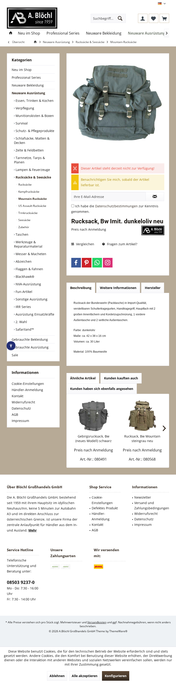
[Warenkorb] (164, 18)
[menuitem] (164, 18)
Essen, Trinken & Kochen (34, 100)
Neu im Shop (22, 69)
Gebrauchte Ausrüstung (30, 347)
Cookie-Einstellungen (28, 383)
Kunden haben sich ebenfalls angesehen (101, 388)
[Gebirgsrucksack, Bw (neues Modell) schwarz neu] (93, 416)
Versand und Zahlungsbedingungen (151, 505)
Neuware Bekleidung (28, 85)
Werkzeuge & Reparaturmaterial (28, 244)
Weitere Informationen (118, 288)
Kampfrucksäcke (28, 192)
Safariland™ (24, 329)
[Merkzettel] (153, 18)
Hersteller (152, 288)
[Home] (11, 33)
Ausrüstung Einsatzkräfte (34, 314)
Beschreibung (80, 288)
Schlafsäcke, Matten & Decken (32, 140)
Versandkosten (96, 622)
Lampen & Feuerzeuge (32, 169)
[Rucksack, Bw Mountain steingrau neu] (142, 416)
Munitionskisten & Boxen (34, 115)
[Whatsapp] (97, 262)
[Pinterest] (86, 262)
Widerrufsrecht (23, 402)
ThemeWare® (118, 631)
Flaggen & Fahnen (29, 269)
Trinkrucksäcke (28, 213)
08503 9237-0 (21, 582)
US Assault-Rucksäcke (32, 206)
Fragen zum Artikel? (121, 244)
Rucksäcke (25, 184)
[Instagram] (108, 262)
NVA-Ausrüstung (28, 284)
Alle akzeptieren (84, 676)
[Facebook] (76, 262)
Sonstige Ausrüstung (31, 299)
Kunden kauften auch (121, 378)
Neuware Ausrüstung (28, 93)
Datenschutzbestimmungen (116, 206)
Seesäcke (24, 220)
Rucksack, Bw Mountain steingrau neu (142, 438)
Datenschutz (21, 408)
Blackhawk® (24, 276)
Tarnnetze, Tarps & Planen (29, 160)
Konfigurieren (115, 676)
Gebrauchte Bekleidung (30, 339)
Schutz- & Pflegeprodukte (34, 131)
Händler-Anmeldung (27, 390)
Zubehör (23, 227)
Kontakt (17, 396)
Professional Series (26, 77)
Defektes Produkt (105, 508)
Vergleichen (84, 244)
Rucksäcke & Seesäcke (33, 177)
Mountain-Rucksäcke (32, 199)
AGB (15, 414)
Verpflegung (24, 108)
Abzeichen (23, 261)
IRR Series (23, 307)
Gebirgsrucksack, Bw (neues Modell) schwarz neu (93, 438)
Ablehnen (57, 676)
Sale (15, 355)
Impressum (20, 420)
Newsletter (142, 497)
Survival (21, 123)
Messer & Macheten (30, 254)
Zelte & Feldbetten (29, 150)
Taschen (21, 234)
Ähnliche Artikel (83, 378)
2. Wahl (21, 322)
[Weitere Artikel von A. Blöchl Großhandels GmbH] (152, 230)
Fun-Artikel (23, 291)
